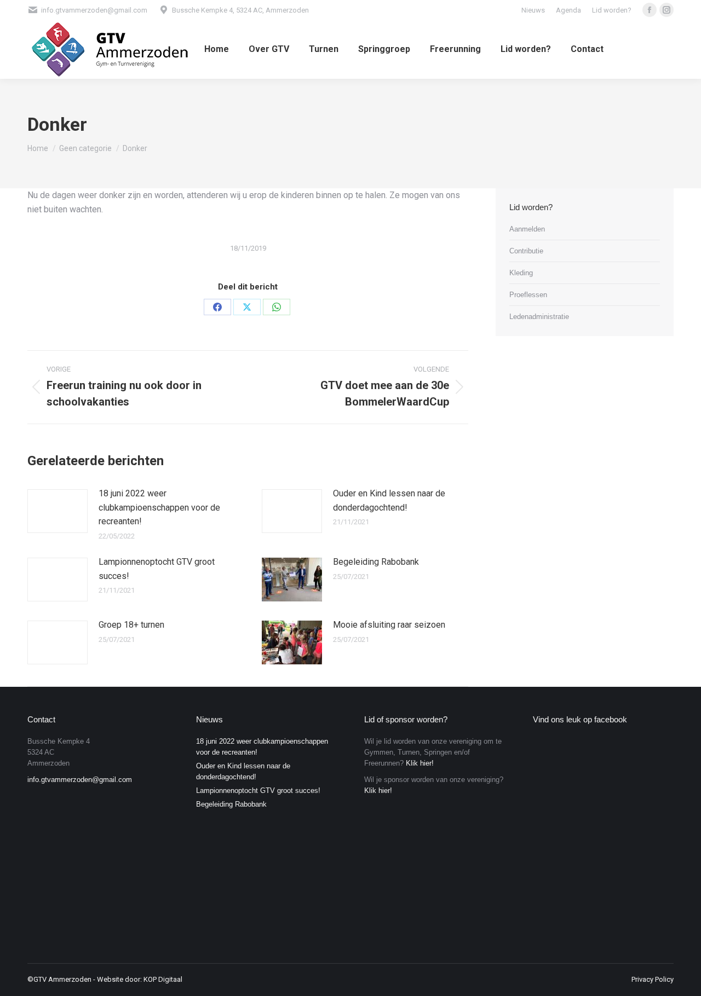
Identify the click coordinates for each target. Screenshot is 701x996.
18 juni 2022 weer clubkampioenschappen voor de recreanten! (159, 507)
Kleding (521, 273)
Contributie (526, 251)
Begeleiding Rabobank (376, 562)
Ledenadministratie (539, 316)
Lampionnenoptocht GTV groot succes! (157, 569)
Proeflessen (528, 295)
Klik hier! (420, 763)
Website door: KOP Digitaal (139, 979)
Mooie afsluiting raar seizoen (389, 624)
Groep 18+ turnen (131, 624)
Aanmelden (527, 229)
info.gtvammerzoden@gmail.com (79, 779)
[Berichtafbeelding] (57, 511)
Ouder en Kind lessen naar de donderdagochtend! (389, 500)
